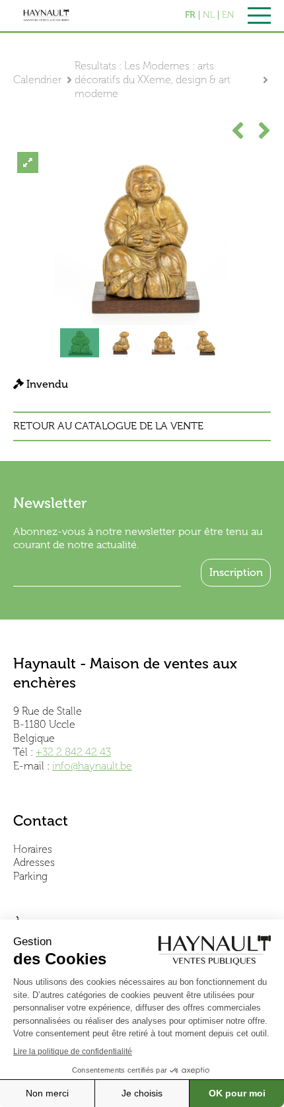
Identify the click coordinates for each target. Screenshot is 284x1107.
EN (228, 15)
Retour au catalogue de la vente (108, 426)
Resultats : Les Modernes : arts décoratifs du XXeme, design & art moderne (153, 79)
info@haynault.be (92, 766)
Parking (30, 876)
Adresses (34, 862)
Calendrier (37, 79)
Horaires (32, 849)
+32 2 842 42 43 (73, 752)
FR (190, 15)
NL (209, 15)
